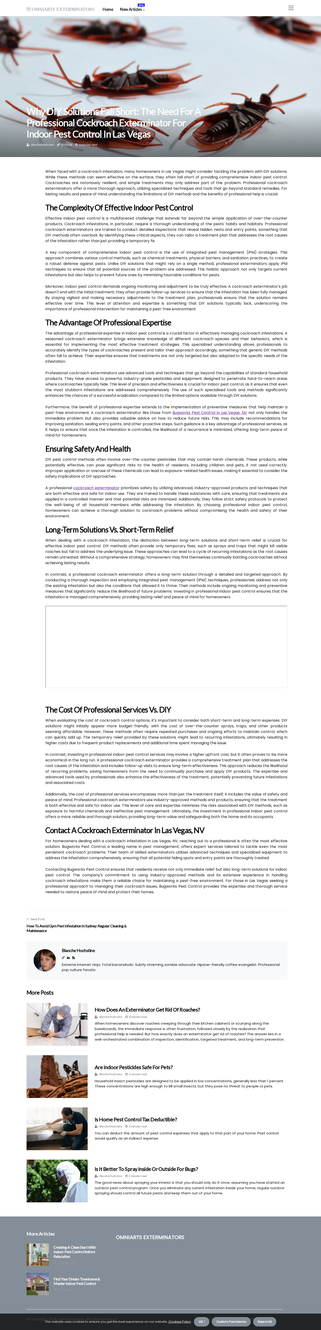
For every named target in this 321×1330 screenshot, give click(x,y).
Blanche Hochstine (42, 144)
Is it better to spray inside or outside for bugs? (146, 1169)
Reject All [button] (265, 1321)
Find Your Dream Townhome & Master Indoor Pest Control (77, 1281)
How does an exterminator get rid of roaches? (147, 1009)
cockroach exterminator (96, 488)
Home (108, 9)
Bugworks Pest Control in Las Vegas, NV (209, 412)
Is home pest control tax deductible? (136, 1119)
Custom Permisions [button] (231, 1321)
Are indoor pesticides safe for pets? (134, 1067)
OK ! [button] (202, 1321)
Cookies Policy (179, 1321)
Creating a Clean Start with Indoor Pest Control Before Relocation (75, 1251)
